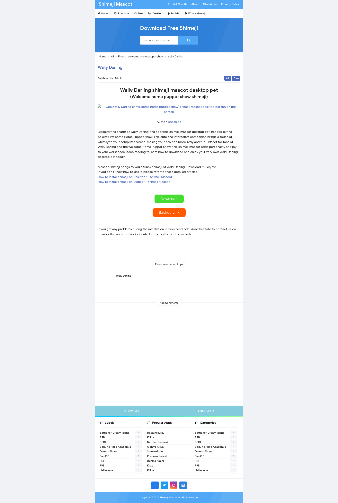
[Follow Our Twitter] (164, 485)
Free (236, 78)
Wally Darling (110, 67)
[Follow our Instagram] (173, 485)
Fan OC (104, 456)
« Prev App (132, 411)
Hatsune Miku (155, 432)
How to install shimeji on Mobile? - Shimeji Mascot (134, 182)
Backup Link (169, 212)
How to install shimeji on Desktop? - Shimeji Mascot (135, 177)
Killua (150, 437)
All (227, 78)
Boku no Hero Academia (115, 447)
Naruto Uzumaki (157, 442)
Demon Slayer (109, 451)
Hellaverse (106, 470)
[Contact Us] (183, 485)
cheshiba (174, 122)
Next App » (206, 411)
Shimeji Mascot (169, 497)
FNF (102, 461)
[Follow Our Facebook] (155, 485)
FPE (102, 465)
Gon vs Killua (155, 447)
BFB (102, 437)
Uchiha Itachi (155, 461)
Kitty (150, 465)
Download (169, 199)
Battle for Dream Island (114, 432)
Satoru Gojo (155, 451)
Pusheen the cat (157, 456)
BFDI (103, 442)
